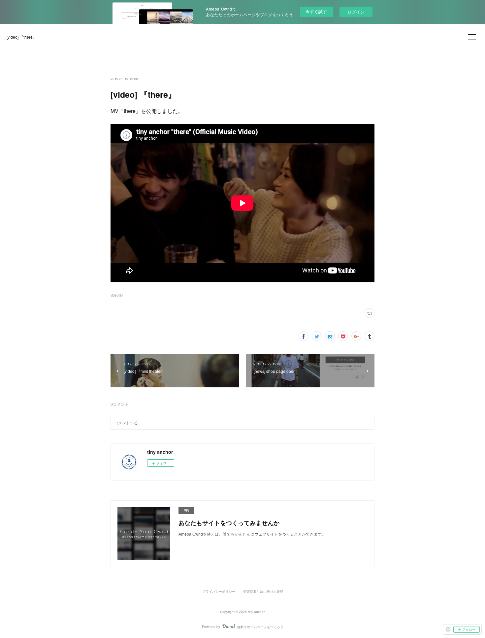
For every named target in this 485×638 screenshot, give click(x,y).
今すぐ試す (316, 11)
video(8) (117, 295)
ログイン (356, 12)
